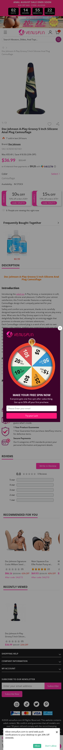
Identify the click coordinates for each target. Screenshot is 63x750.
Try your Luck (31, 415)
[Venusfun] (19, 334)
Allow (37, 745)
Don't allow (50, 745)
